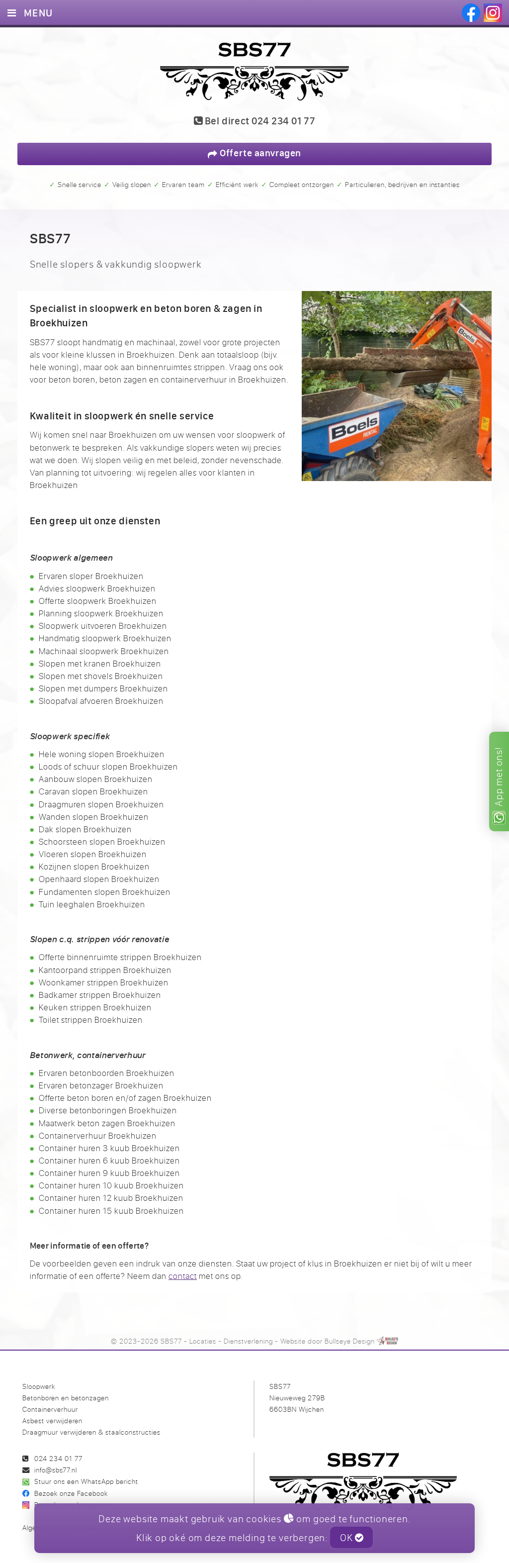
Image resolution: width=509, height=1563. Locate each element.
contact (183, 1275)
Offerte (259, 153)
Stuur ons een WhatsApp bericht (86, 1481)
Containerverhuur (50, 1409)
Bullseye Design (350, 1341)
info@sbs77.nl (55, 1469)
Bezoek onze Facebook (71, 1493)
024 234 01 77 (58, 1458)
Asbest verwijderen (52, 1420)
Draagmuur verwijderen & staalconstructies (91, 1432)
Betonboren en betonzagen (65, 1397)
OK (347, 1537)
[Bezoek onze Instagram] (493, 12)
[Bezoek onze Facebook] (471, 12)
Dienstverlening (248, 1341)
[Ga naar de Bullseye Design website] (387, 1341)
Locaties (202, 1341)
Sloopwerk (38, 1386)
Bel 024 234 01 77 (258, 121)
